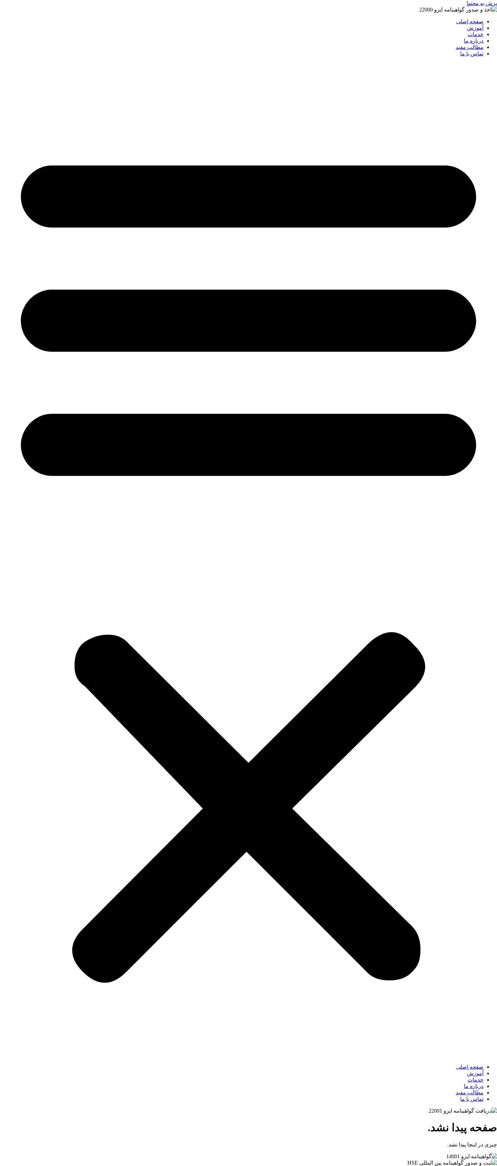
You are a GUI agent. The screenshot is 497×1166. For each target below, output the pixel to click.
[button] (248, 560)
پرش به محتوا (482, 3)
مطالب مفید (469, 47)
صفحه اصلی (469, 21)
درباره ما (473, 41)
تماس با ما (471, 53)
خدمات (475, 34)
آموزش (475, 28)
